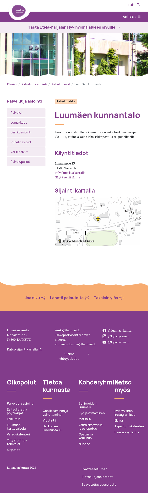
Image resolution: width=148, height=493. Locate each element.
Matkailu (85, 419)
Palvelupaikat (60, 84)
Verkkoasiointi (21, 132)
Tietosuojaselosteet (97, 477)
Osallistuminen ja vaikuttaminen (55, 413)
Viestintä (49, 420)
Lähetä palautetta (67, 297)
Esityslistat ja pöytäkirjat (17, 411)
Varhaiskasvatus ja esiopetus (91, 427)
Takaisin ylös (106, 297)
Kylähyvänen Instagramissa (124, 413)
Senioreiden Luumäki (87, 405)
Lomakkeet (19, 122)
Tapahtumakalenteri (129, 426)
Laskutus (13, 419)
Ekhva (118, 420)
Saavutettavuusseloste (99, 484)
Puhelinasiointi (21, 142)
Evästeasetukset (94, 469)
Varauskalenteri (18, 434)
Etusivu (12, 84)
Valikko (129, 16)
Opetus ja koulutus (86, 436)
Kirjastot (13, 450)
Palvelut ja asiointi (34, 84)
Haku (131, 5)
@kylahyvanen (118, 336)
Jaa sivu (33, 297)
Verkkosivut (19, 152)
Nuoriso (84, 444)
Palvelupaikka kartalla (70, 173)
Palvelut (17, 112)
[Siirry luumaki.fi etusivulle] (19, 12)
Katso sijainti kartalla (22, 349)
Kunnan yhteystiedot (69, 356)
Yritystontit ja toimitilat (17, 442)
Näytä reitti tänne (67, 177)
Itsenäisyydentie (126, 432)
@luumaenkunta (119, 330)
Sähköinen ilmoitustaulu (52, 428)
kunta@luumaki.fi (67, 330)
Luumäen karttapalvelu (16, 427)
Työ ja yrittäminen (92, 413)
